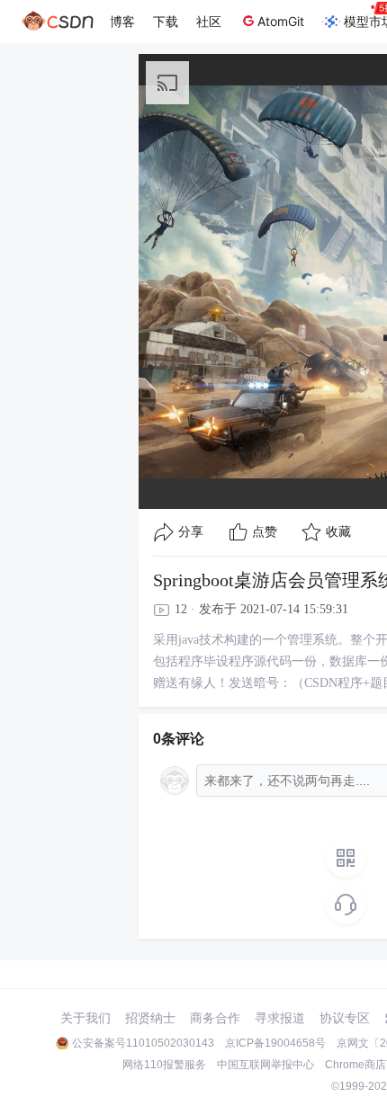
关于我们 (85, 1018)
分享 (190, 532)
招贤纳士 (150, 1018)
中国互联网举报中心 (265, 1064)
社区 (208, 21)
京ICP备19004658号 (275, 1043)
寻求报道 (280, 1018)
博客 (122, 21)
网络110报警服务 (164, 1064)
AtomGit (280, 21)
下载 (165, 21)
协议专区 (345, 1018)
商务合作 (215, 1018)
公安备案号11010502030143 (143, 1043)
